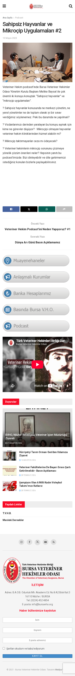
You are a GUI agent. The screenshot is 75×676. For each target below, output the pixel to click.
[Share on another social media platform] (64, 209)
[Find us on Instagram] (21, 542)
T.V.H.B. (7, 513)
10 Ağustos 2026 (28, 460)
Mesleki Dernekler (13, 520)
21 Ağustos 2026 (14, 443)
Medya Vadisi (61, 669)
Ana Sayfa (7, 18)
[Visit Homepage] (37, 6)
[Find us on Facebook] (29, 542)
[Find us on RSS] (53, 542)
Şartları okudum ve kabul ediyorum (25, 648)
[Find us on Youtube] (45, 542)
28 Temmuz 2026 (28, 475)
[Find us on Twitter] (37, 542)
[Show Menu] (4, 6)
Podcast (19, 18)
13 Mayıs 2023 (10, 38)
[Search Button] (70, 6)
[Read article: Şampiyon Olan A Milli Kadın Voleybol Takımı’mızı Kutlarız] (10, 486)
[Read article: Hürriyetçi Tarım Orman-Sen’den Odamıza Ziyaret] (10, 456)
